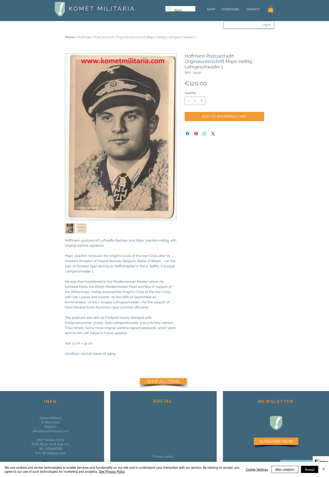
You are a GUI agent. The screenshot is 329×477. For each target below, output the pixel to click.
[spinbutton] (195, 101)
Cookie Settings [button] (257, 469)
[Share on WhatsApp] (204, 133)
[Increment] (202, 101)
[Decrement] (188, 101)
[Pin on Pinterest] (196, 133)
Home (69, 37)
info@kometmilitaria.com (51, 431)
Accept (309, 469)
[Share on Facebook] (187, 133)
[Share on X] (213, 133)
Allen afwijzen (285, 469)
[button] (270, 8)
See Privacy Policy (112, 471)
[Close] (323, 469)
